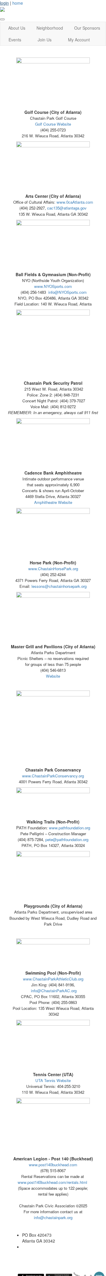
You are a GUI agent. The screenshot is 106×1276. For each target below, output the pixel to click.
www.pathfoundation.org (69, 828)
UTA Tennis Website (53, 1080)
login (4, 3)
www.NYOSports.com (53, 286)
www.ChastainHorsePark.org (53, 568)
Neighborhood (50, 28)
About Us (16, 28)
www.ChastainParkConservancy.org (53, 776)
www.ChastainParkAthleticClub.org (53, 979)
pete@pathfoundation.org (66, 839)
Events (15, 40)
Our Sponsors (87, 28)
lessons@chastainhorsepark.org (59, 586)
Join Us (45, 40)
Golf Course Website (53, 124)
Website (53, 676)
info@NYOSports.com (67, 292)
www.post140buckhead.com (53, 1164)
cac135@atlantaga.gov (67, 208)
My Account (79, 40)
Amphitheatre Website (53, 502)
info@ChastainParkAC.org (54, 990)
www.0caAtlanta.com (75, 202)
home (17, 3)
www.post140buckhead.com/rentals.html (52, 1182)
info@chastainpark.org (53, 1217)
